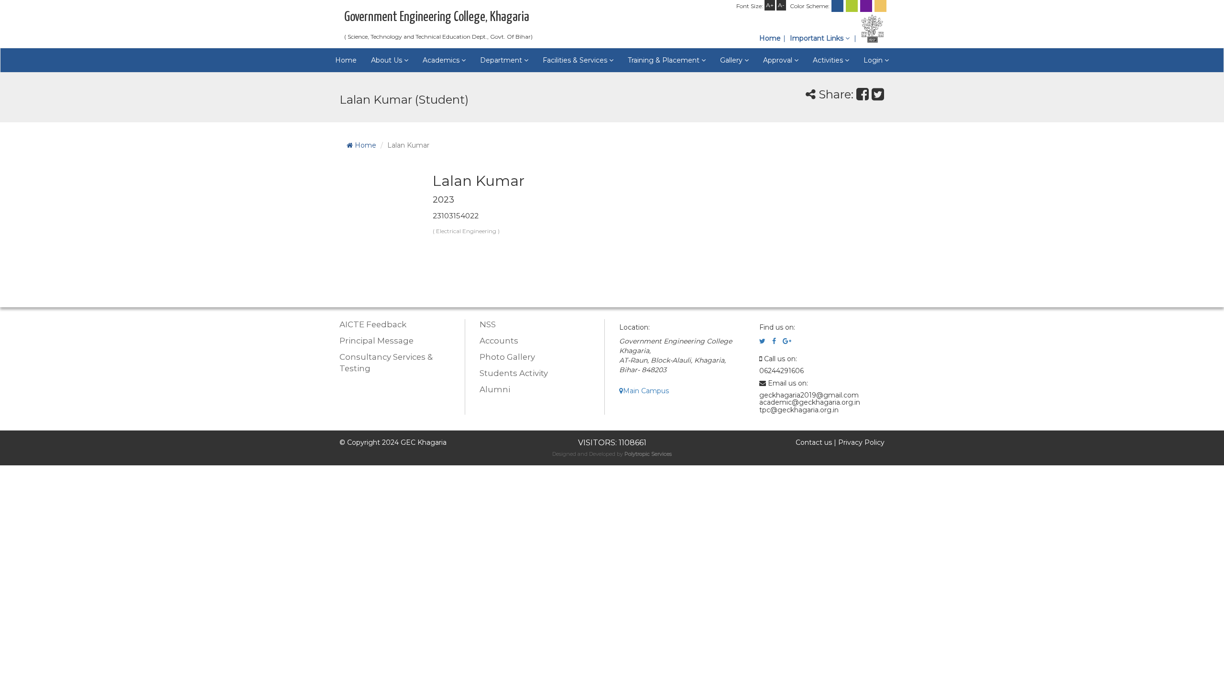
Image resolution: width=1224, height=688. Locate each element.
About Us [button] (387, 60)
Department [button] (502, 60)
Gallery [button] (732, 60)
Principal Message (376, 340)
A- (781, 5)
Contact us (814, 442)
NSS (488, 324)
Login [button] (874, 60)
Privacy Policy (861, 442)
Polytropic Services (648, 454)
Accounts (499, 340)
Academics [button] (442, 60)
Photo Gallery (507, 357)
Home (770, 38)
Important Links (817, 38)
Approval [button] (778, 60)
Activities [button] (829, 60)
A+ (770, 5)
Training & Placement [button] (664, 60)
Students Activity (514, 373)
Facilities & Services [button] (576, 60)
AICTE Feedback (372, 324)
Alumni (495, 389)
